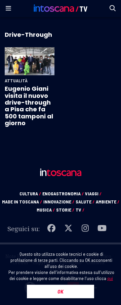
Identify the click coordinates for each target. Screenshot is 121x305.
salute (85, 201)
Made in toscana (22, 201)
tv (80, 210)
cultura (30, 193)
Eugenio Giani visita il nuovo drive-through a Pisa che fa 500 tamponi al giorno (29, 105)
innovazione (58, 201)
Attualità (16, 80)
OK (60, 291)
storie (65, 210)
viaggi (93, 193)
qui (110, 278)
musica (46, 210)
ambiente (107, 201)
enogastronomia (63, 193)
